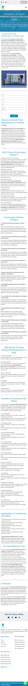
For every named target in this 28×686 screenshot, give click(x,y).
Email (2, 104)
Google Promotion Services (21, 684)
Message (3, 108)
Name (2, 94)
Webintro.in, (13, 684)
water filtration (11, 50)
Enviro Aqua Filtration (10, 23)
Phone (2, 99)
